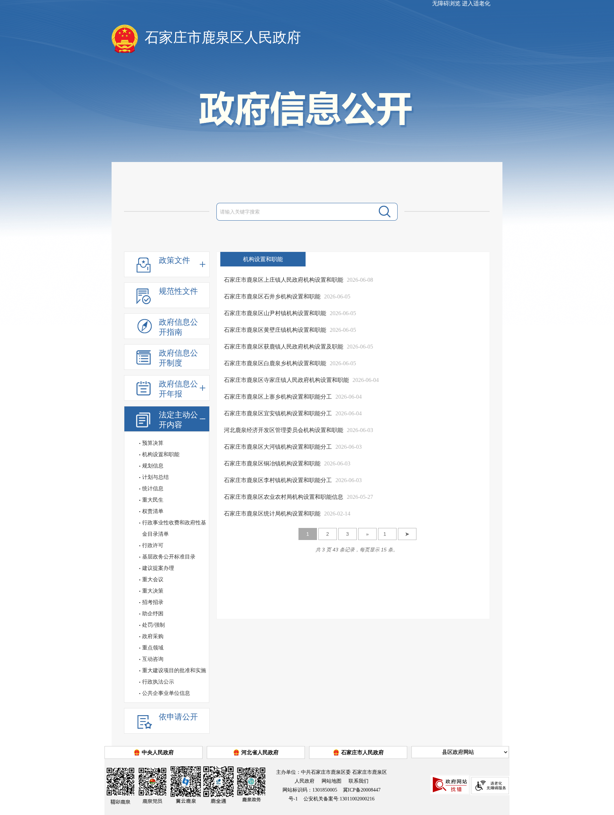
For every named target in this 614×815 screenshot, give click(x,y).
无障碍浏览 (446, 3)
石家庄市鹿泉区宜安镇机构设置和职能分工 (278, 413)
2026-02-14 (337, 514)
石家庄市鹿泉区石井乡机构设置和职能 (272, 296)
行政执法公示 (158, 682)
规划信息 (152, 466)
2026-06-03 (360, 430)
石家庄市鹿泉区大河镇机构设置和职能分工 (278, 447)
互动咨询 (152, 659)
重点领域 (152, 648)
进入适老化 (476, 3)
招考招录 (152, 602)
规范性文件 (178, 291)
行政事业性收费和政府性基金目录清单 (174, 528)
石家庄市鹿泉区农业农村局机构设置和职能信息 (283, 497)
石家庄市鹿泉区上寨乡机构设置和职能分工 (278, 397)
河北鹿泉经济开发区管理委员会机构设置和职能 (283, 430)
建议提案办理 (158, 568)
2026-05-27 (360, 497)
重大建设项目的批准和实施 (174, 670)
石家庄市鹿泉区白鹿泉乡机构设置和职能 (275, 363)
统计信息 (152, 488)
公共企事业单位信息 (166, 693)
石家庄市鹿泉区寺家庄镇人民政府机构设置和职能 (286, 380)
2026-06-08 (360, 280)
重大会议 (152, 579)
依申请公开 (178, 716)
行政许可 (152, 545)
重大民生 (152, 500)
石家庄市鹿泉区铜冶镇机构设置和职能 (272, 463)
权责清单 (152, 511)
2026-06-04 (365, 380)
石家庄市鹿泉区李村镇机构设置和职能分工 (278, 480)
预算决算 (152, 443)
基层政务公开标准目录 (168, 557)
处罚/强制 (153, 625)
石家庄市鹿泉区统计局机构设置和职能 (272, 514)
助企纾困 (152, 613)
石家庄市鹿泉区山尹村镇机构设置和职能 (275, 313)
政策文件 (174, 260)
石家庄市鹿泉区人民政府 (223, 37)
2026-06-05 (337, 296)
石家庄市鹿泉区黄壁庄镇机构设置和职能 (275, 330)
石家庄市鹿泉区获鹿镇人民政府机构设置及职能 (283, 347)
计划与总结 (155, 477)
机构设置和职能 (160, 454)
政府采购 (152, 636)
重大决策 (152, 591)
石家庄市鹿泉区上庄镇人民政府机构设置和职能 (283, 280)
